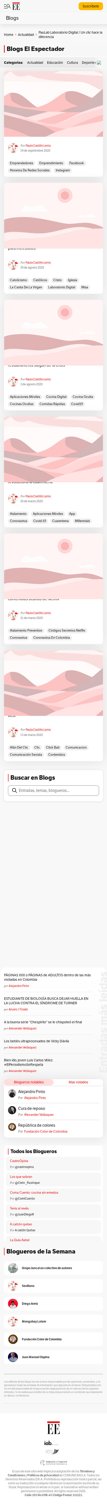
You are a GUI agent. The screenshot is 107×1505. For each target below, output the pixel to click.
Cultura (72, 62)
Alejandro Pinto (19, 986)
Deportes (89, 62)
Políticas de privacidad (43, 1475)
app (72, 514)
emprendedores (21, 163)
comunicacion (76, 747)
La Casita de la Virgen (26, 287)
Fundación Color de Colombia (45, 1131)
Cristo (57, 280)
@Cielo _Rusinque (27, 1183)
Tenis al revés (19, 1208)
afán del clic (19, 747)
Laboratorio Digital (61, 287)
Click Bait (52, 747)
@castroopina (24, 1167)
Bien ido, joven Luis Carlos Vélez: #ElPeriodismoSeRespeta (28, 1062)
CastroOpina (19, 1161)
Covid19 (77, 404)
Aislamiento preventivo (26, 630)
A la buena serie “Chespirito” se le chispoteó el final (43, 1022)
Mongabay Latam (34, 1321)
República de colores (36, 1125)
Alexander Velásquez (22, 1028)
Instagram (63, 170)
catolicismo (18, 280)
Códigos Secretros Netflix (67, 630)
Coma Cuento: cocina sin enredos (34, 1192)
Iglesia (72, 280)
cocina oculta (83, 397)
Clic (37, 747)
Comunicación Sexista (26, 754)
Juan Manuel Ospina (36, 1357)
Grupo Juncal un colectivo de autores (47, 1268)
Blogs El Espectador (35, 49)
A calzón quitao (21, 1224)
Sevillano (28, 1286)
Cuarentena (60, 521)
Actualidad (26, 34)
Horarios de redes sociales (30, 170)
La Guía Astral (19, 1240)
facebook (76, 163)
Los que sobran (21, 1177)
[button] (100, 62)
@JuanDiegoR (24, 1214)
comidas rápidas (52, 404)
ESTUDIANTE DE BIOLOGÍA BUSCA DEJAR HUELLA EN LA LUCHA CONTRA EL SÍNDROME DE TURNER (46, 1000)
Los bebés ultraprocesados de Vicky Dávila (37, 1041)
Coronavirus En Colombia (51, 638)
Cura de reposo (31, 1108)
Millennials (82, 521)
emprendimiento (51, 163)
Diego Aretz (30, 1303)
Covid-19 (39, 521)
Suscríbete (91, 6)
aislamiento (18, 514)
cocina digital (56, 397)
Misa (84, 287)
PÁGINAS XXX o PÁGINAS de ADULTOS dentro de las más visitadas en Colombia (47, 977)
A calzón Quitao (25, 1230)
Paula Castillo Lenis (38, 145)
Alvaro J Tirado (18, 1009)
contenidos (56, 754)
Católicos (40, 280)
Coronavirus (18, 521)
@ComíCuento (25, 1198)
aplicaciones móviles (25, 397)
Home (8, 34)
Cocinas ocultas (21, 404)
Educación (55, 62)
